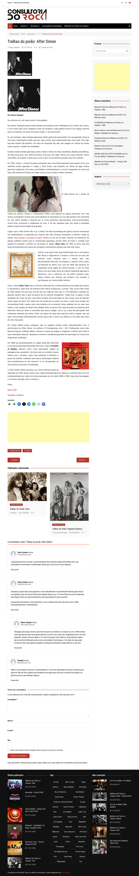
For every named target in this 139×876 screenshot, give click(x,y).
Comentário (12, 700)
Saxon (68, 842)
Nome (10, 721)
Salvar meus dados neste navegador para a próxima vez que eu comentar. (36, 750)
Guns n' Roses (68, 807)
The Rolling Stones (60, 852)
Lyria (70, 822)
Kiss (84, 817)
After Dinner (15, 451)
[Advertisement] (48, 427)
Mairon (14, 513)
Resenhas (34, 26)
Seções (23, 26)
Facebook (118, 3)
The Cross (79, 847)
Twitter (122, 2)
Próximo (82, 460)
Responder (15, 570)
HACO (28, 451)
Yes (80, 861)
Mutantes (68, 827)
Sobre (10, 3)
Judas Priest (57, 817)
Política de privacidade (21, 3)
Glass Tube (12, 390)
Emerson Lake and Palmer (63, 802)
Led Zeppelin (57, 822)
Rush (56, 842)
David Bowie (80, 792)
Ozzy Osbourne (69, 832)
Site (9, 740)
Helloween (82, 807)
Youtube (129, 2)
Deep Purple (59, 797)
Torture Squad (80, 852)
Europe (82, 802)
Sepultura (81, 842)
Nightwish (55, 832)
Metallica (56, 827)
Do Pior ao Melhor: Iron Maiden (120, 781)
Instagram (126, 2)
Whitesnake (61, 861)
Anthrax (55, 787)
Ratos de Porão (80, 837)
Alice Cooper (70, 782)
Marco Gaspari (15, 47)
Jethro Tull (82, 812)
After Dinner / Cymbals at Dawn (28, 238)
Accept (56, 782)
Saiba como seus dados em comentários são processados (64, 763)
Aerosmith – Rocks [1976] (34, 792)
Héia (54, 812)
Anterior (15, 460)
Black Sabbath (69, 787)
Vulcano (82, 857)
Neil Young (82, 827)
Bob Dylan (82, 787)
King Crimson (72, 817)
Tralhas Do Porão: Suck (19, 509)
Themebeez (65, 873)
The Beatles (60, 847)
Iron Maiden (67, 812)
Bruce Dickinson (60, 792)
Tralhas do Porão (47, 47)
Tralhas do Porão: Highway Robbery (67, 529)
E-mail (10, 731)
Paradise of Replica (15, 395)
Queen (55, 837)
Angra (83, 782)
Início (16, 26)
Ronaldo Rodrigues (60, 533)
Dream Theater (78, 797)
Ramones (66, 837)
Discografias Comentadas (52, 26)
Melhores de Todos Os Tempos (76, 26)
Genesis (55, 807)
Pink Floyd (83, 832)
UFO (55, 857)
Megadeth (82, 822)
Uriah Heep (68, 857)
